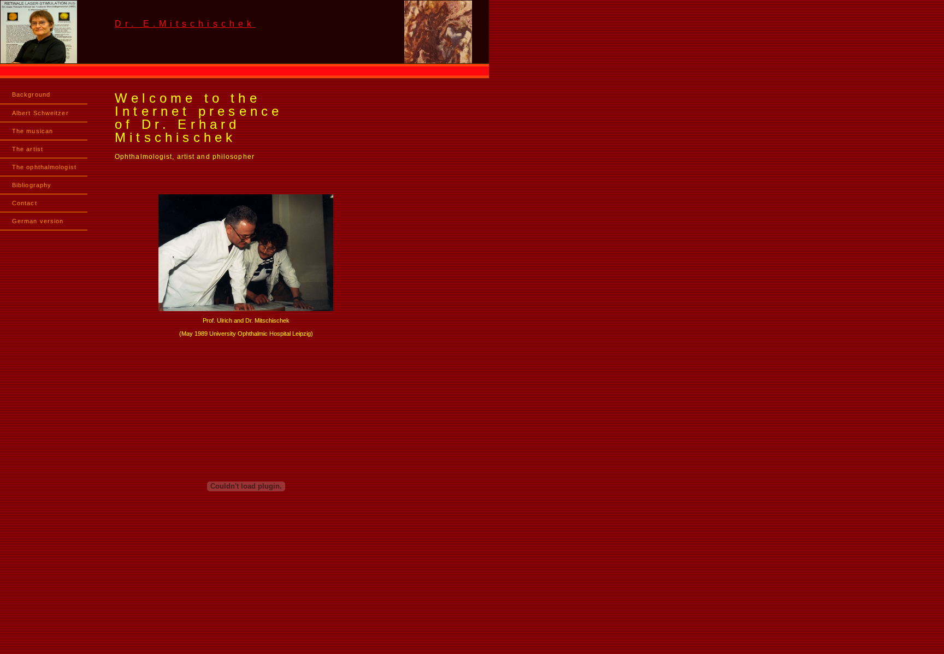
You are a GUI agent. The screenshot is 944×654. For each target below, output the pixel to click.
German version (37, 221)
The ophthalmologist (44, 167)
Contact (24, 203)
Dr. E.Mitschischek (185, 23)
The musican (32, 131)
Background (31, 94)
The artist (27, 149)
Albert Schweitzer (40, 113)
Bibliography (31, 185)
